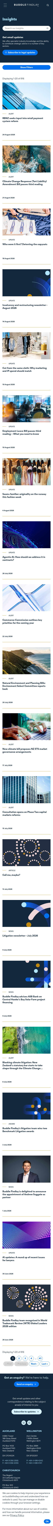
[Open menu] (5, 5)
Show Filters (26, 67)
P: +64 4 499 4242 (34, 1460)
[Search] (48, 5)
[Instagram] (29, 1423)
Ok (47, 1521)
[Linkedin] (23, 1423)
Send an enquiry (25, 1384)
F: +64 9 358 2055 (10, 1463)
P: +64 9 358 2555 (10, 1460)
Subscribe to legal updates (21, 52)
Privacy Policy (17, 1515)
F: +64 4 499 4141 (34, 1463)
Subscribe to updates (25, 1411)
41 (41, 1358)
